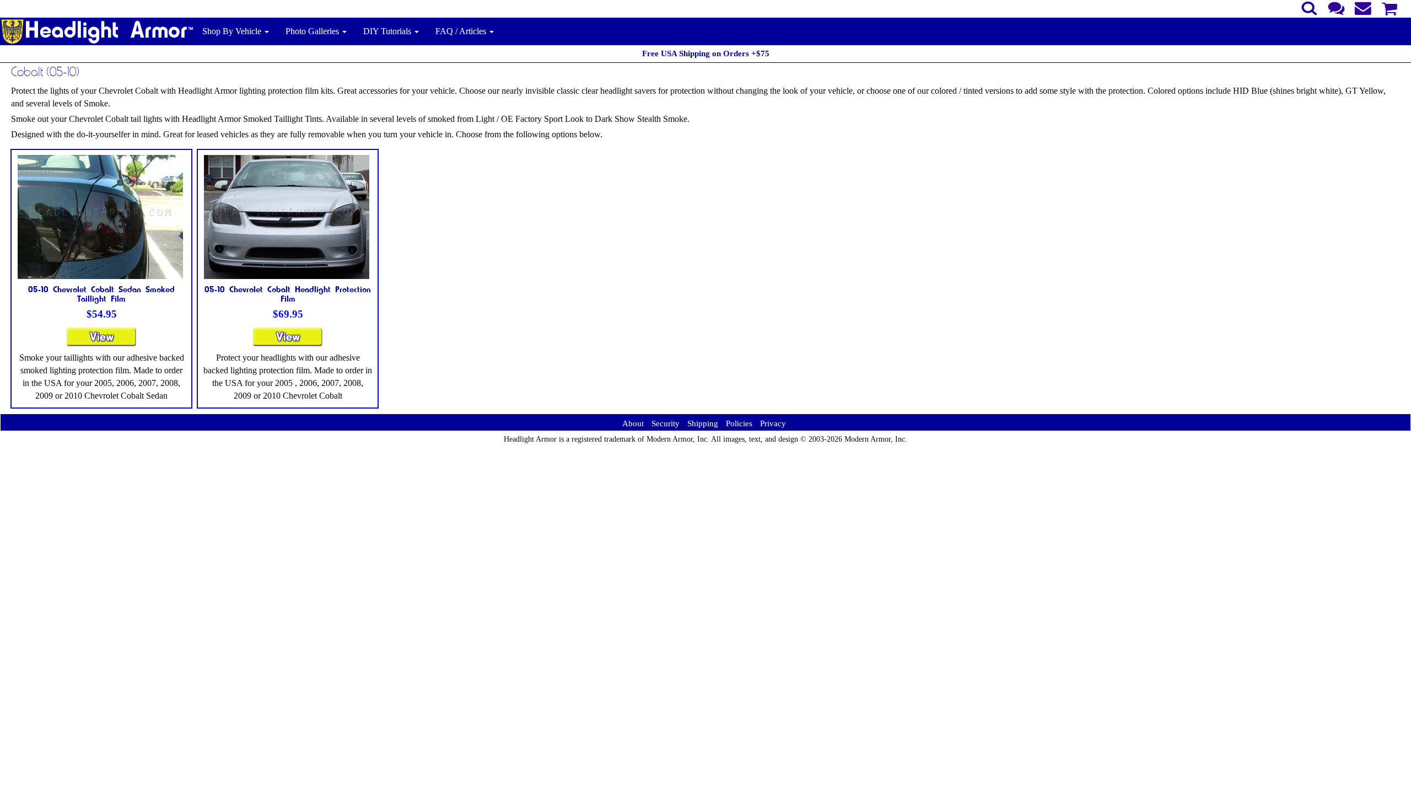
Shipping (702, 423)
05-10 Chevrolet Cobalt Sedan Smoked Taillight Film (101, 293)
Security (665, 423)
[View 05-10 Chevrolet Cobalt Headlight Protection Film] (287, 341)
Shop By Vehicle (232, 31)
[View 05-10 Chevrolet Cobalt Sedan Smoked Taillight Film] (101, 341)
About (633, 423)
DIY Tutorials (388, 31)
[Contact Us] (1336, 7)
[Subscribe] (1363, 7)
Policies (739, 423)
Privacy (773, 423)
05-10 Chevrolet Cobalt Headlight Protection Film (287, 293)
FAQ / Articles (461, 31)
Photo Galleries (313, 31)
